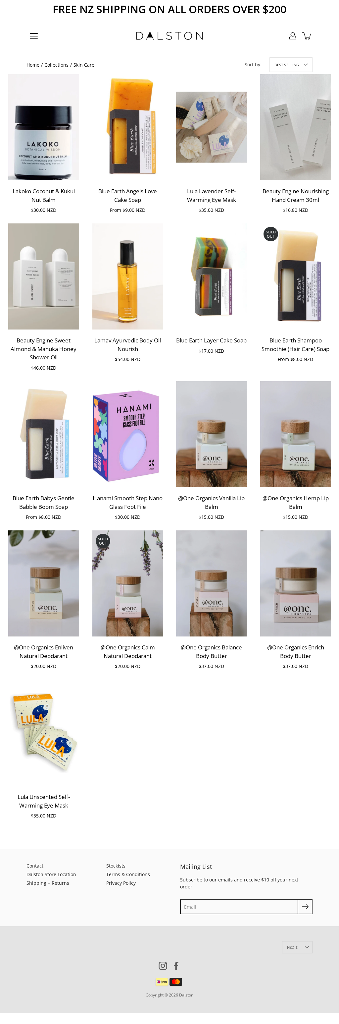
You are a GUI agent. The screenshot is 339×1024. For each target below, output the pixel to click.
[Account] (292, 35)
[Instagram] (163, 966)
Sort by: (253, 64)
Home (32, 65)
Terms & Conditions (128, 874)
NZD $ (292, 947)
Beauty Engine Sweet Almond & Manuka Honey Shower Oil (43, 349)
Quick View (43, 127)
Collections (56, 65)
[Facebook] (176, 966)
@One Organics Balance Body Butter (211, 652)
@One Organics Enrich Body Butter (295, 652)
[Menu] (33, 36)
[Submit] (305, 906)
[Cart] (307, 35)
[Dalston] (169, 35)
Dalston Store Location (51, 874)
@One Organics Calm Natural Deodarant (127, 652)
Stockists (115, 866)
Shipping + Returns (47, 883)
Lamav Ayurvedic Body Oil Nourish (127, 345)
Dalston (186, 995)
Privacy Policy (121, 883)
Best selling (286, 64)
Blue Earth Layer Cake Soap (211, 340)
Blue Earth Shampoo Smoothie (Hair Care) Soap (295, 345)
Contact (34, 866)
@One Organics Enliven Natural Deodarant (43, 652)
